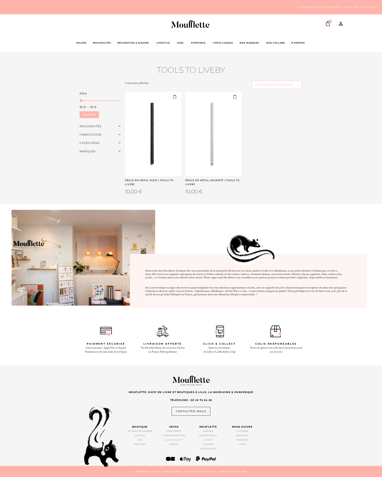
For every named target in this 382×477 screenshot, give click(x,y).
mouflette (208, 426)
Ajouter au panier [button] (176, 97)
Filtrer (89, 114)
